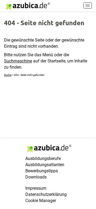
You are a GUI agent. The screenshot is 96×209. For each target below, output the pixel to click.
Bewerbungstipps (41, 170)
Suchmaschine (18, 61)
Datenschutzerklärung (46, 194)
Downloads (36, 177)
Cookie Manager (40, 200)
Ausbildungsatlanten (44, 164)
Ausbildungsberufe (43, 158)
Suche (7, 74)
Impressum (35, 188)
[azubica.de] (27, 6)
